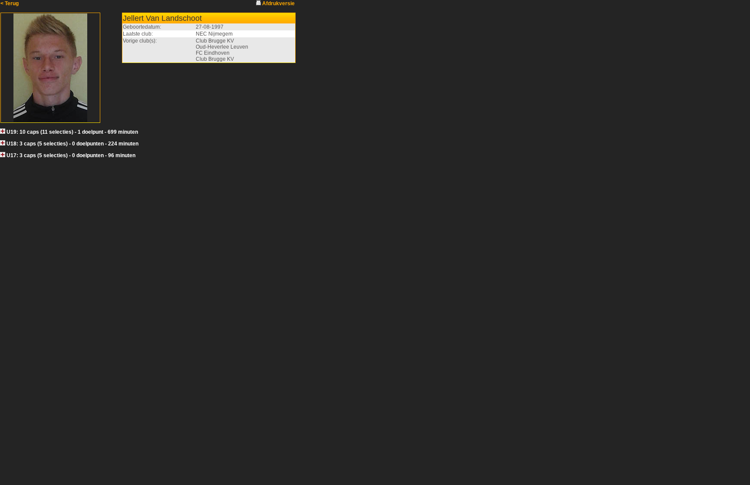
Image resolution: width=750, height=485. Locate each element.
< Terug (9, 3)
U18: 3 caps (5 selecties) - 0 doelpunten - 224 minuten (72, 144)
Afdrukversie (278, 3)
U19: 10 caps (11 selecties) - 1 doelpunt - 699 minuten (72, 132)
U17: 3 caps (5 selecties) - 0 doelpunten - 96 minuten (71, 155)
